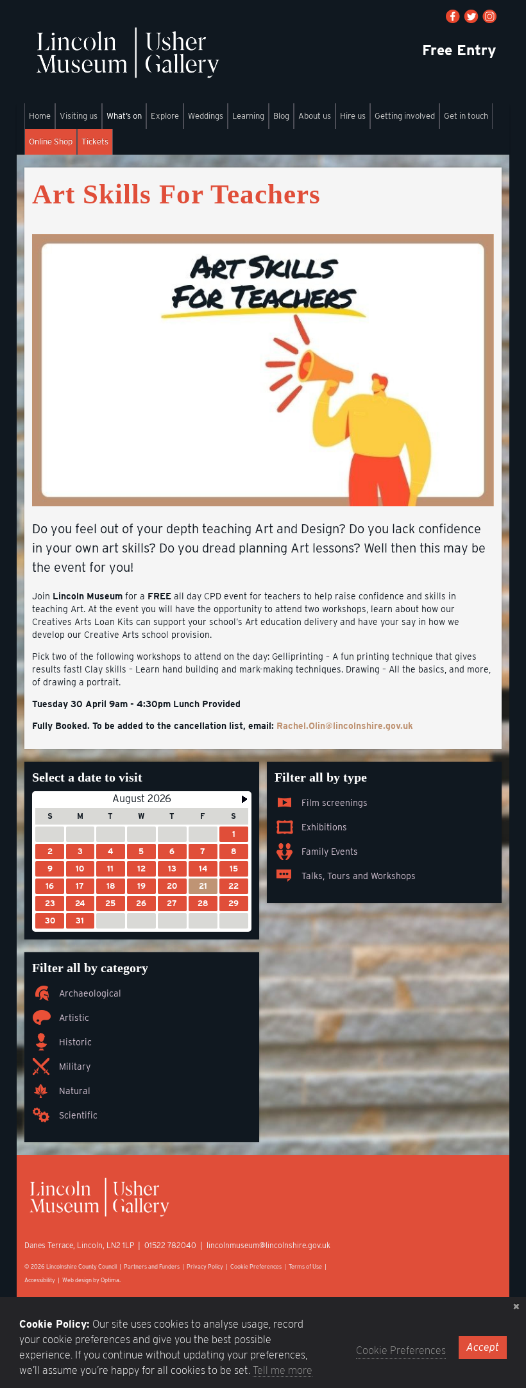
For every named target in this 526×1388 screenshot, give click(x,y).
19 (141, 886)
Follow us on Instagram (489, 16)
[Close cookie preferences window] (516, 1306)
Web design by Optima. (91, 1279)
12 (141, 868)
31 (80, 920)
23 (50, 903)
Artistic (74, 1018)
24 (80, 903)
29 (233, 903)
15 (234, 868)
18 (110, 886)
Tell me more (282, 1370)
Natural (74, 1091)
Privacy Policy (205, 1266)
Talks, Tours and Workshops (358, 876)
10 (80, 868)
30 (50, 920)
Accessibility (39, 1279)
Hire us (353, 116)
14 (203, 868)
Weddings (205, 116)
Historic (75, 1042)
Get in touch (466, 116)
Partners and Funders (152, 1266)
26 (141, 903)
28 (203, 903)
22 (233, 886)
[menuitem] (39, 116)
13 (172, 868)
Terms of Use (305, 1266)
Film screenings (334, 803)
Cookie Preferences (256, 1266)
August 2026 (141, 799)
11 (110, 868)
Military (74, 1066)
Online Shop (50, 141)
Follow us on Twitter (471, 16)
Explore (165, 116)
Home (40, 116)
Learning (248, 116)
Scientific (78, 1115)
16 (50, 886)
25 (110, 903)
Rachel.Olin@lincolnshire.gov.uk (344, 726)
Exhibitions (324, 827)
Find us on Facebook (453, 16)
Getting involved (405, 116)
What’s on (124, 116)
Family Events (329, 851)
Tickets (94, 141)
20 (172, 886)
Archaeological (90, 993)
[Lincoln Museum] (127, 59)
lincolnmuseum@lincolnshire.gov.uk (268, 1245)
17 (80, 886)
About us (314, 116)
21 (203, 886)
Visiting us (79, 116)
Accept (482, 1347)
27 (172, 903)
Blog (281, 116)
